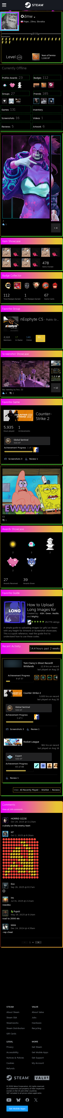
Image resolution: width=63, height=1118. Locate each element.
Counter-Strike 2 (44, 416)
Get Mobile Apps (17, 1108)
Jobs (34, 1017)
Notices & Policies (15, 1057)
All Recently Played (29, 789)
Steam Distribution (15, 1028)
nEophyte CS (31, 319)
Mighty (35, 616)
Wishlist (45, 789)
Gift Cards (11, 1033)
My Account (38, 1063)
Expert (18, 755)
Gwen (48, 613)
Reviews (56, 789)
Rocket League (31, 741)
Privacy (9, 1047)
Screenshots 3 (15, 459)
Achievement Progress (15, 447)
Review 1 (33, 459)
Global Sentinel (21, 439)
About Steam (12, 1012)
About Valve (38, 1012)
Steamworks (12, 1023)
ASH (42, 613)
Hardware (36, 1023)
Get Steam (37, 1047)
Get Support (38, 1057)
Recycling (36, 1028)
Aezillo (55, 613)
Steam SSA (11, 1017)
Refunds (10, 1068)
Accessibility (12, 1052)
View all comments (12, 809)
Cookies (10, 1063)
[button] (14, 57)
